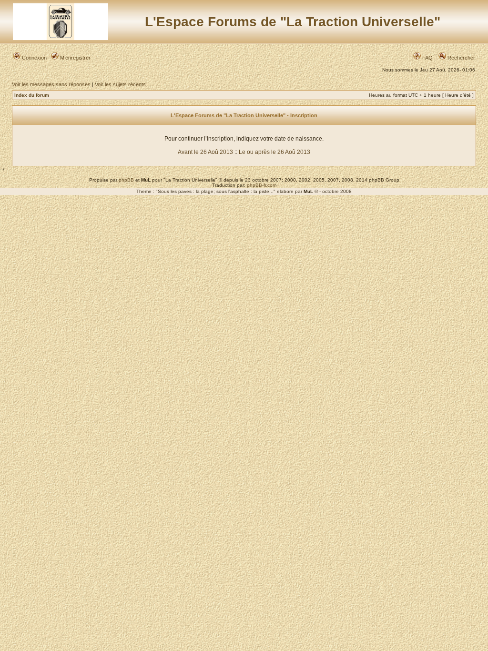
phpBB (126, 180)
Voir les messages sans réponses (51, 84)
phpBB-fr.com (261, 185)
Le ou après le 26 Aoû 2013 (274, 152)
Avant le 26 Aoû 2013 (205, 152)
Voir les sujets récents (120, 84)
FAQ (427, 58)
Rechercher (460, 58)
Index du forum (31, 95)
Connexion (33, 58)
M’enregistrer (75, 58)
